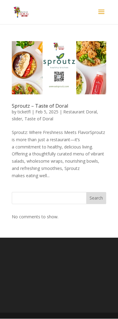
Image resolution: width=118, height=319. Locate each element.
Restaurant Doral (80, 112)
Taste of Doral (39, 119)
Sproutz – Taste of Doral (40, 106)
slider (17, 119)
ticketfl (24, 112)
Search (96, 198)
